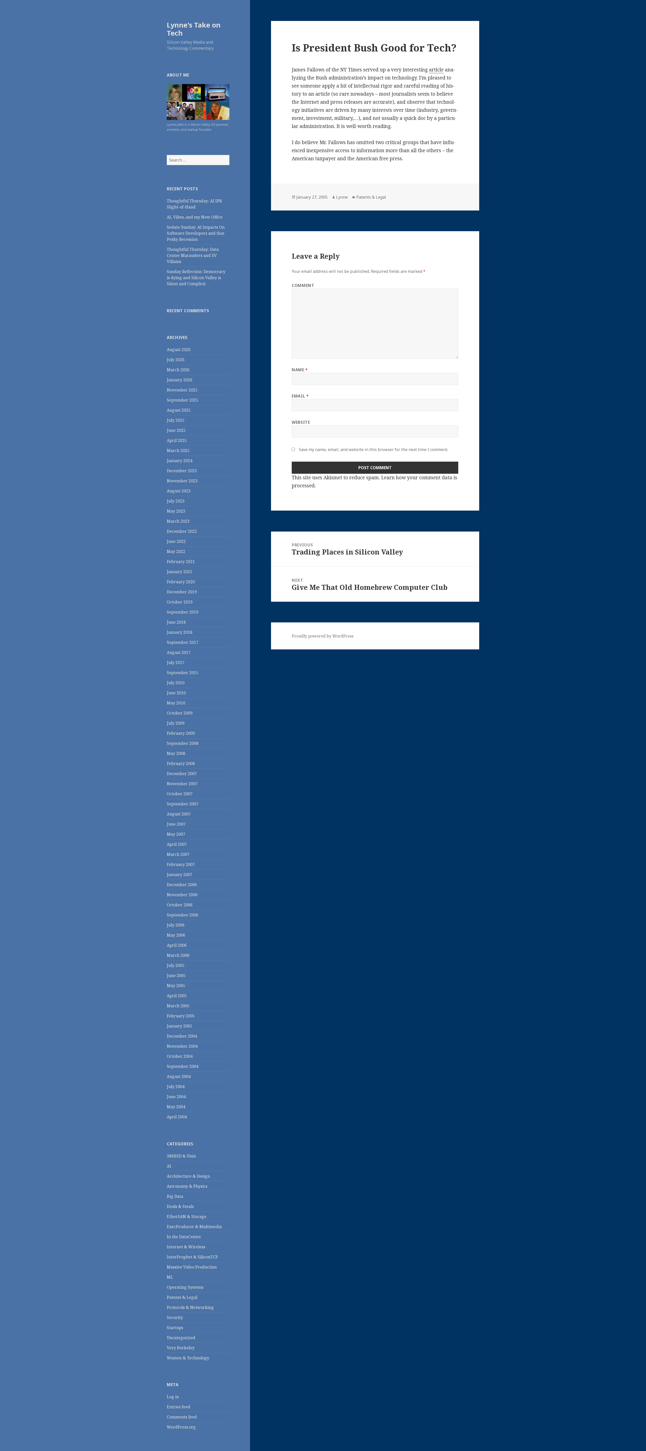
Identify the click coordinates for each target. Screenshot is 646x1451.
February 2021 (181, 561)
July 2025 (175, 420)
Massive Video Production (192, 1267)
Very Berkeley (181, 1348)
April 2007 (177, 844)
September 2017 (182, 642)
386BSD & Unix (181, 1156)
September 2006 (182, 915)
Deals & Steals (180, 1206)
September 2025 (182, 400)
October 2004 (180, 1056)
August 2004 (179, 1076)
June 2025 (176, 430)
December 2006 (182, 884)
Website (301, 422)
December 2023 (182, 470)
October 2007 (180, 794)
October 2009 (180, 713)
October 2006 (180, 905)
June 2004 (176, 1096)
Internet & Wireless (186, 1247)
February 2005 (181, 1016)
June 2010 (176, 693)
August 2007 (179, 814)
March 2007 (178, 854)
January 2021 (179, 571)
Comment (303, 285)
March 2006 (178, 955)
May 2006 (176, 935)
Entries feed (178, 1407)
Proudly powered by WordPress (323, 636)
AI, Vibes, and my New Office (195, 217)
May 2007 (176, 834)
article (436, 69)
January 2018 (179, 632)
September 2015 (182, 672)
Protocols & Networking (190, 1307)
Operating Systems (185, 1287)
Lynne (342, 197)
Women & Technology (188, 1358)
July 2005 (175, 965)
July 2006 (175, 925)
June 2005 (176, 975)
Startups (175, 1327)
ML (170, 1277)
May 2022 (176, 551)
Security (175, 1317)
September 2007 (182, 804)
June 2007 (176, 824)
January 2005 (179, 1026)
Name (300, 370)
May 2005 (176, 985)
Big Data (175, 1196)
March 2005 (178, 1006)
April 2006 (177, 945)
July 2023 (175, 501)
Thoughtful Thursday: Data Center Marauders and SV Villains (193, 255)
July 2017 (175, 662)
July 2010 (175, 682)
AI (169, 1166)
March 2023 (178, 521)
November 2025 (182, 390)
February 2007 (181, 864)
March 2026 (178, 370)
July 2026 (175, 359)
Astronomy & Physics (187, 1186)
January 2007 (179, 874)
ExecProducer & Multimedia (194, 1226)
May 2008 (176, 753)
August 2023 (179, 491)
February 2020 (181, 582)
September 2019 (182, 612)
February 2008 (181, 763)
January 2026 (179, 380)
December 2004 (182, 1036)
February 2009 (181, 733)
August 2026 (179, 349)
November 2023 (182, 481)
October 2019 (180, 602)
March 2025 (178, 450)
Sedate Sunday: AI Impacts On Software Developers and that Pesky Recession (196, 233)
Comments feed (182, 1417)
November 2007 (182, 783)
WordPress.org (181, 1427)
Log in (173, 1397)
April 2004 (177, 1117)
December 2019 (182, 592)
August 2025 (179, 410)
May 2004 (176, 1107)
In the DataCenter (184, 1236)
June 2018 (176, 622)
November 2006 (182, 895)
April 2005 (177, 995)
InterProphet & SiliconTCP (192, 1257)
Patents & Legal (182, 1297)
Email (300, 396)
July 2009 (175, 723)
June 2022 (176, 541)
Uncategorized (181, 1337)
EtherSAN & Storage (186, 1216)
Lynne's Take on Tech (194, 29)
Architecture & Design (188, 1176)
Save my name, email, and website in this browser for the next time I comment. (373, 449)
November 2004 (182, 1046)
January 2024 (179, 460)
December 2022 (182, 531)
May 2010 (176, 703)
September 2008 (182, 743)
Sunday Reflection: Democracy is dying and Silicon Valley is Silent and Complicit (196, 277)
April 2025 (177, 440)
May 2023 (176, 511)
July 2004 (175, 1086)
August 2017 (179, 652)
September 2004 (182, 1066)
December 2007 (182, 773)
